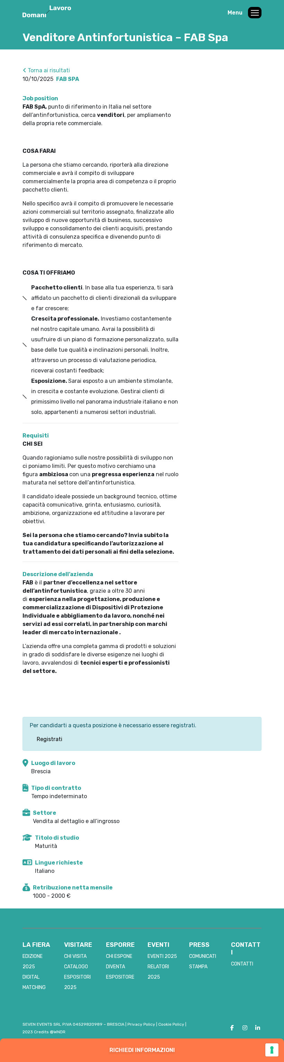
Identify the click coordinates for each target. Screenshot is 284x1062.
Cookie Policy (171, 1024)
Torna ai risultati (48, 70)
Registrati (49, 739)
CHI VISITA (75, 956)
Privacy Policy (141, 1024)
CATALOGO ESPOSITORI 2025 (77, 977)
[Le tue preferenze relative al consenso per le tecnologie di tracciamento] (271, 1049)
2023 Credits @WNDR (44, 1031)
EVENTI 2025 (162, 956)
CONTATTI (242, 964)
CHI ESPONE (119, 956)
